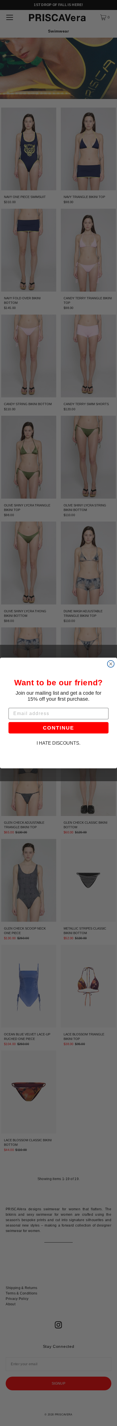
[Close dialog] (110, 664)
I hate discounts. (58, 743)
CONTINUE (58, 728)
